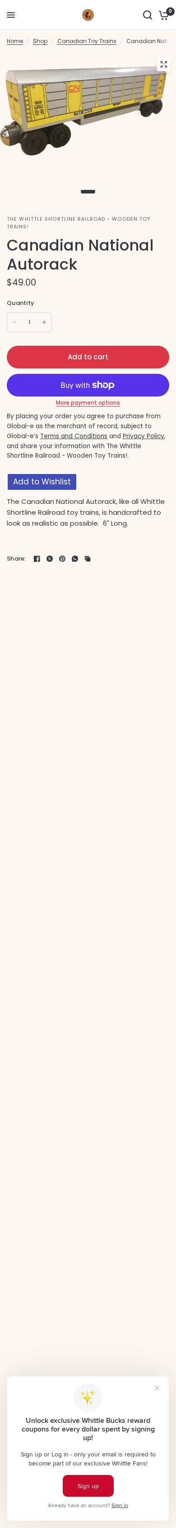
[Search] (147, 15)
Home (15, 41)
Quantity (20, 303)
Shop (40, 41)
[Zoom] (164, 64)
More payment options (88, 403)
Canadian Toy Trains (86, 41)
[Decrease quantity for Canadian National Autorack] (14, 322)
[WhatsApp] (74, 558)
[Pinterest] (62, 558)
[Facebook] (37, 558)
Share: (16, 558)
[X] (49, 558)
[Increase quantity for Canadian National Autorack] (44, 322)
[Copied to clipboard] (87, 558)
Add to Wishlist (42, 481)
